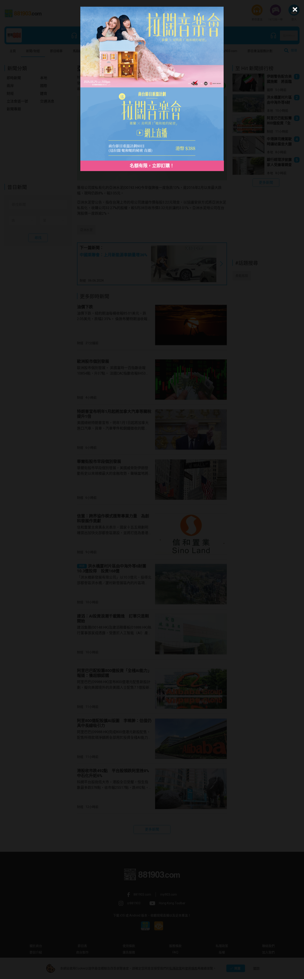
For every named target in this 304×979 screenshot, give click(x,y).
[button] (294, 9)
